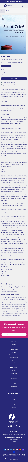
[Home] (8, 5)
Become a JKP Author (14, 396)
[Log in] (22, 6)
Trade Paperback (6, 66)
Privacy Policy (14, 383)
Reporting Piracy (14, 409)
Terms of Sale (14, 378)
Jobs (14, 399)
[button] (2, 6)
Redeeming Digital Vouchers (14, 360)
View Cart (14, 370)
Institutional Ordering (14, 349)
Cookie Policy (14, 386)
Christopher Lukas (12, 62)
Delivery (14, 344)
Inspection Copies (14, 347)
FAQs (14, 404)
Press (14, 402)
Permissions (14, 407)
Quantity (3, 72)
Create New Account (14, 375)
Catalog (14, 362)
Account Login (14, 373)
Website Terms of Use (14, 381)
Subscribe (6, 334)
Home (2, 10)
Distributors (14, 352)
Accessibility (14, 388)
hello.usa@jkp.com (14, 439)
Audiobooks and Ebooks (14, 354)
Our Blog (14, 441)
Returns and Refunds (14, 357)
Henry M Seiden (19, 62)
